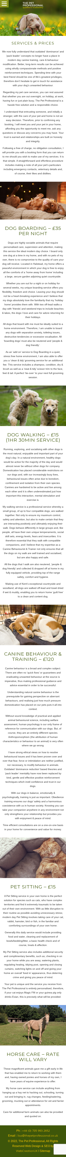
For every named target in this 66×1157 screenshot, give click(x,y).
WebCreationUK (27, 1151)
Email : (33, 1135)
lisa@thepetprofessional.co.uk (38, 1135)
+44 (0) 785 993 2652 (36, 1130)
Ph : (33, 1130)
